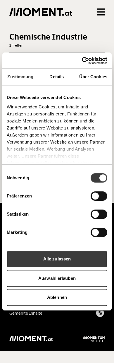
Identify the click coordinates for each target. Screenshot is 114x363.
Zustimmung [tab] (20, 76)
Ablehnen (57, 297)
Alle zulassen (57, 258)
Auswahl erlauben (57, 278)
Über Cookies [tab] (93, 76)
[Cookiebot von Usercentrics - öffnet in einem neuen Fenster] (82, 60)
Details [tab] (56, 76)
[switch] (99, 196)
